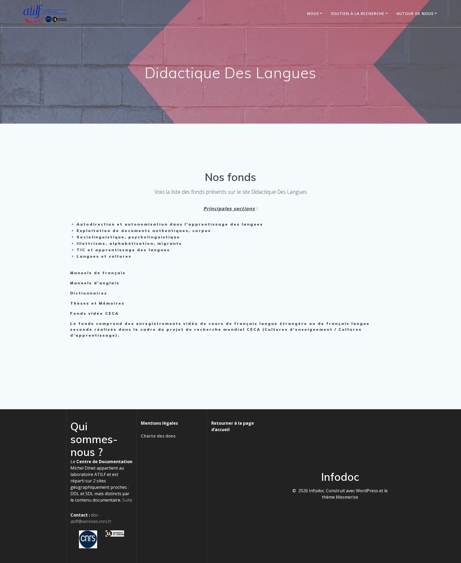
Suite (127, 500)
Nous (313, 13)
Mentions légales (159, 423)
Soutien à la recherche (357, 13)
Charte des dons (158, 436)
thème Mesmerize (340, 497)
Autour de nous (415, 13)
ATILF (100, 474)
